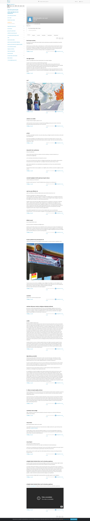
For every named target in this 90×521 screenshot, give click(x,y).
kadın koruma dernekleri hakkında (14, 42)
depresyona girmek (11, 51)
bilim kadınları (10, 57)
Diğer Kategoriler (11, 4)
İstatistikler (43, 35)
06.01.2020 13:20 (52, 415)
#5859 (47, 111)
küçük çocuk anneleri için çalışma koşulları (15, 44)
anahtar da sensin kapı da (12, 33)
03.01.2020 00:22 (52, 509)
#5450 (47, 313)
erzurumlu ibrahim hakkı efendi (13, 35)
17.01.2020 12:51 (52, 142)
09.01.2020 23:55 (52, 313)
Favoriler (38, 35)
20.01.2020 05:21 (52, 111)
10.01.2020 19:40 (52, 299)
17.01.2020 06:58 (52, 170)
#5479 (47, 288)
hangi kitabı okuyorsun (12, 26)
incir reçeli (9, 17)
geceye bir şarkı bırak (11, 30)
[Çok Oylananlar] (13, 6)
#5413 (47, 403)
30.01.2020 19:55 (52, 73)
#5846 (47, 142)
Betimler (28, 34)
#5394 (47, 415)
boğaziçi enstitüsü (11, 48)
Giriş (77, 1)
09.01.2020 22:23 (52, 348)
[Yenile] (23, 6)
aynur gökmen (33, 486)
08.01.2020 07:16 (52, 403)
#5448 (47, 382)
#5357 (47, 476)
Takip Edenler (56, 35)
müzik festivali (10, 53)
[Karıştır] (18, 6)
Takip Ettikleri (50, 35)
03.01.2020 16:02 (52, 476)
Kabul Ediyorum (74, 519)
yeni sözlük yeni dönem (12, 15)
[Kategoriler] (21, 6)
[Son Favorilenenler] (16, 6)
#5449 (47, 348)
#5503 (47, 232)
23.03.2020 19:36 (52, 51)
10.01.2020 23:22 (52, 288)
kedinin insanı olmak (11, 20)
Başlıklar (33, 35)
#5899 (47, 73)
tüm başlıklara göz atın (12, 60)
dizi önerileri (10, 28)
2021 (8, 37)
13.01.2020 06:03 (52, 232)
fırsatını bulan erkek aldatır (12, 55)
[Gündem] (8, 6)
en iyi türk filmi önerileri (12, 46)
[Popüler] (11, 6)
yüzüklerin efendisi (33, 428)
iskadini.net (10, 22)
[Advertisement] (74, 39)
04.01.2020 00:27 (52, 434)
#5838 (47, 170)
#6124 (47, 51)
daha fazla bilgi (66, 519)
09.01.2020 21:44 (52, 382)
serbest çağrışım (31, 82)
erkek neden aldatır (11, 39)
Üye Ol (81, 1)
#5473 (47, 299)
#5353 (47, 509)
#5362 (47, 434)
